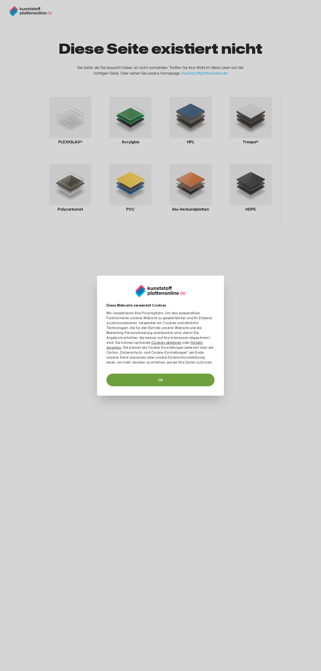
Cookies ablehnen (166, 342)
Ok (160, 379)
